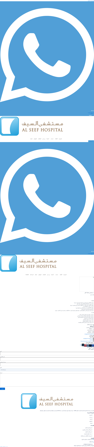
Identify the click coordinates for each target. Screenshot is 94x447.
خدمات (52, 138)
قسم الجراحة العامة (88, 427)
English (27, 274)
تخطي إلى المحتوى (91, 0)
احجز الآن (32, 274)
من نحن (43, 138)
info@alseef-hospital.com (89, 334)
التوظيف (35, 138)
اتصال (31, 138)
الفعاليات (39, 138)
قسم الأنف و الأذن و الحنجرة (87, 429)
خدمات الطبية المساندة (88, 433)
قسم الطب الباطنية (88, 431)
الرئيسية (60, 138)
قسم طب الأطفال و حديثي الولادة (86, 435)
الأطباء (56, 138)
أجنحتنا (48, 138)
